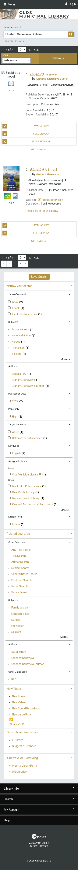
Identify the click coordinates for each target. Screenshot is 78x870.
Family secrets (20, 329)
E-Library (17, 740)
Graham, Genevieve (23, 379)
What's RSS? (16, 724)
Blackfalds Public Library (27, 486)
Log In (72, 3)
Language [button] (13, 445)
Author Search (20, 561)
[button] (58, 58)
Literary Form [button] (15, 516)
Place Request (41, 141)
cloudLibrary (19, 373)
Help (7, 820)
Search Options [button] (14, 41)
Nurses (16, 341)
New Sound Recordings (26, 708)
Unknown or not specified (27, 438)
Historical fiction (21, 335)
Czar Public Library (23, 492)
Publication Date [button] (17, 393)
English (16, 453)
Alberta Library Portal (24, 765)
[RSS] (11, 720)
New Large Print (21, 714)
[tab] (58, 58)
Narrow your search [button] (19, 286)
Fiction (16, 524)
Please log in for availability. (42, 210)
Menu (11, 4)
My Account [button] (11, 810)
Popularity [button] (13, 409)
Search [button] (8, 799)
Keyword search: (13, 27)
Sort (5, 55)
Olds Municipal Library (25, 474)
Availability (41, 126)
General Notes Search (24, 574)
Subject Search (20, 568)
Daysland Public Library (26, 498)
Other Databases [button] (17, 671)
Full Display (41, 133)
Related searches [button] (18, 533)
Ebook (16, 308)
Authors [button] (12, 366)
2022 (15, 401)
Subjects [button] (13, 322)
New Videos (19, 702)
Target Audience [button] (17, 424)
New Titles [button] (14, 689)
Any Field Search (21, 549)
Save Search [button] (39, 276)
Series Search (19, 592)
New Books (18, 696)
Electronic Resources (25, 314)
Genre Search (19, 586)
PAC (13, 679)
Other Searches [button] (16, 542)
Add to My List (38, 149)
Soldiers (16, 353)
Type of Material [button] (17, 294)
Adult (15, 432)
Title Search (18, 555)
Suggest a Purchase (24, 746)
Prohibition (18, 347)
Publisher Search (21, 580)
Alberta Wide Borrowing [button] (22, 758)
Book (15, 302)
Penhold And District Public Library (32, 504)
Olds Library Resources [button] (22, 732)
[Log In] (66, 3)
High (15, 416)
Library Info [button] (11, 788)
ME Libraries (19, 771)
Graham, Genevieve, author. (28, 385)
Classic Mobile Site (39, 860)
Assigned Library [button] (17, 461)
